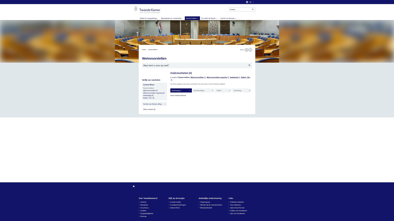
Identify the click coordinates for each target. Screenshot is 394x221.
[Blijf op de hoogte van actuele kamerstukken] (250, 49)
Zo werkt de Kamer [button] (208, 18)
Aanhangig (234, 77)
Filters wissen (148, 109)
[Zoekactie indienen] (253, 9)
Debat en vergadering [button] (148, 18)
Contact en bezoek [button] (227, 18)
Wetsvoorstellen (197, 77)
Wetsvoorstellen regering (217, 77)
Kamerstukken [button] (191, 18)
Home (144, 49)
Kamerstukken (152, 49)
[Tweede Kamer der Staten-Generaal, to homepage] (147, 9)
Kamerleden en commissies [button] (171, 18)
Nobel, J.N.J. (147, 98)
